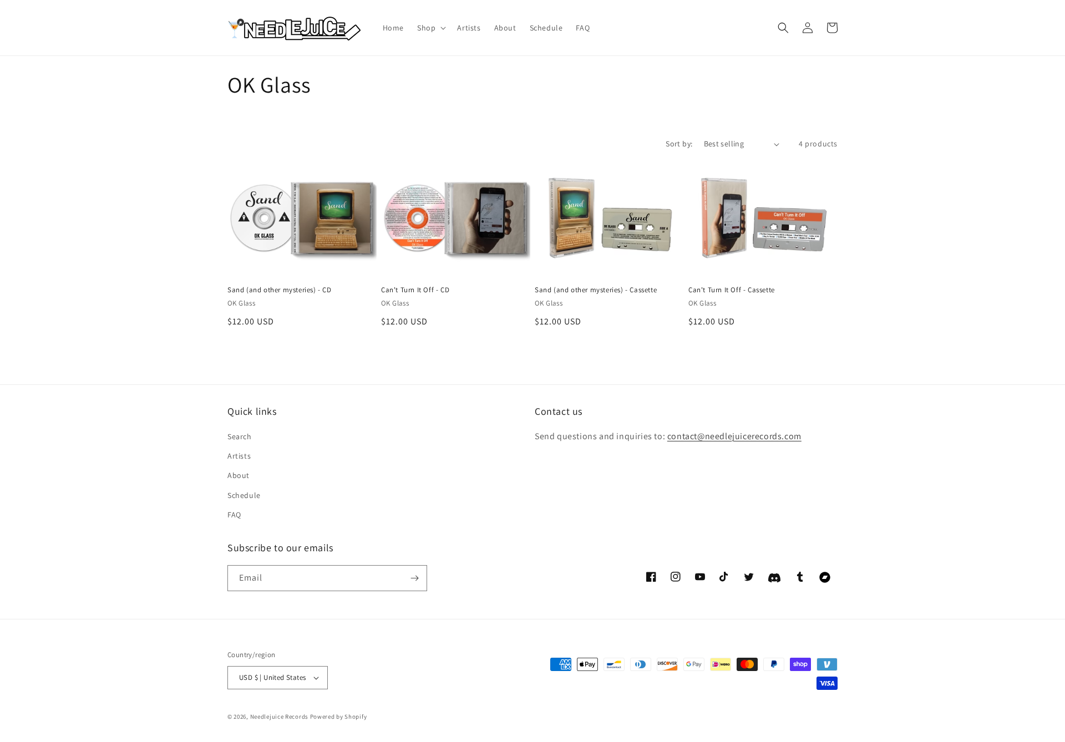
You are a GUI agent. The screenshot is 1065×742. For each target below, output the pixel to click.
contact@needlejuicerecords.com (734, 436)
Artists (239, 456)
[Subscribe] (414, 578)
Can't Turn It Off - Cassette (731, 290)
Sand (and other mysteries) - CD (279, 290)
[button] (430, 27)
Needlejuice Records (279, 716)
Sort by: (679, 144)
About (238, 475)
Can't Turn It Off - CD (415, 290)
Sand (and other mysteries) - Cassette (596, 290)
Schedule (244, 495)
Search (239, 436)
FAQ (234, 515)
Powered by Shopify (338, 716)
